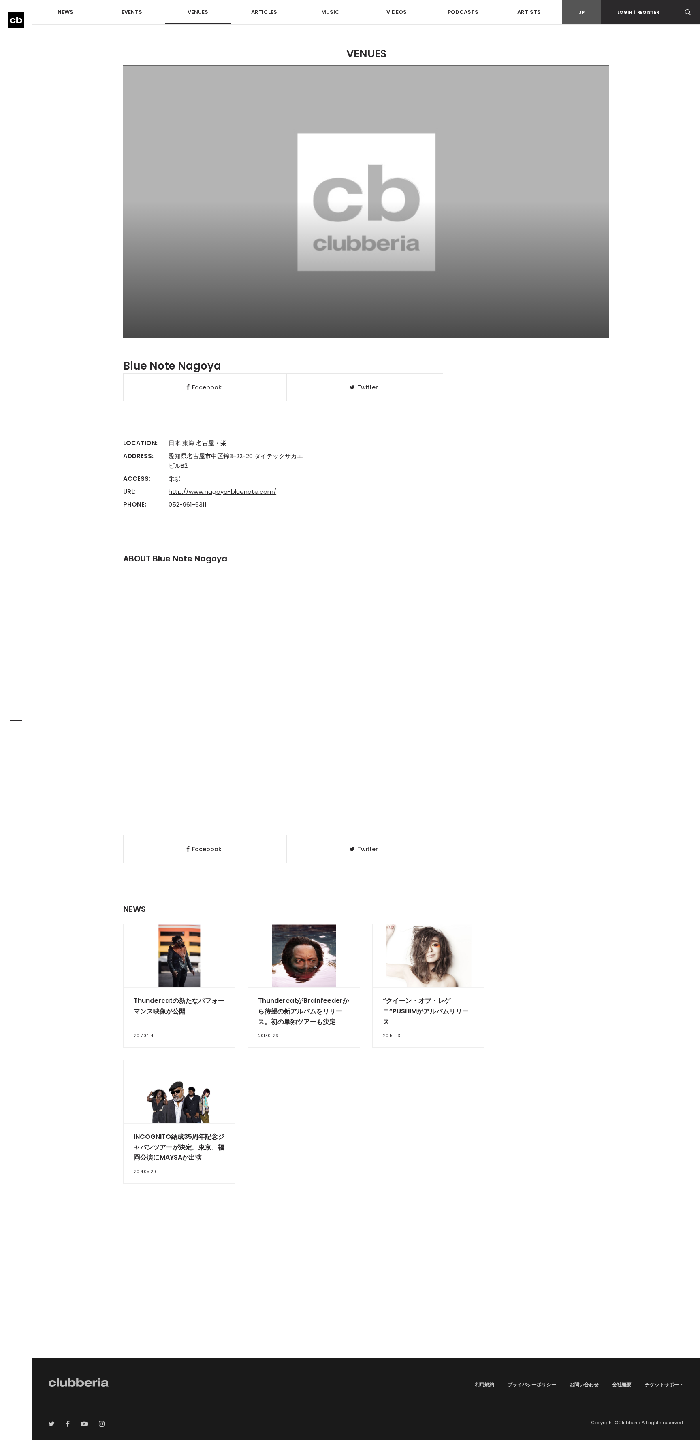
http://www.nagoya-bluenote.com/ (222, 491)
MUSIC (330, 12)
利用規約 (484, 1384)
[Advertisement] (366, 1289)
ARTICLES (264, 12)
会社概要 (622, 1384)
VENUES (198, 12)
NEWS (65, 12)
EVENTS (132, 12)
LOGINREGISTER (638, 12)
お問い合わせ (584, 1384)
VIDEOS (396, 12)
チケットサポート (664, 1384)
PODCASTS (463, 12)
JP (582, 12)
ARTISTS (529, 12)
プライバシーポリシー (532, 1384)
